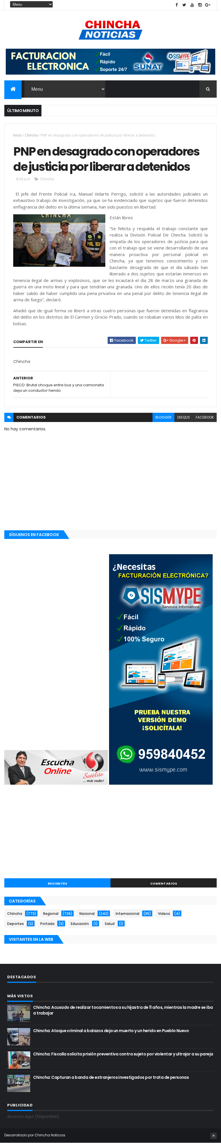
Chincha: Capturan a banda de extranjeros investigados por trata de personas (111, 1077)
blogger (163, 417)
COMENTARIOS (163, 883)
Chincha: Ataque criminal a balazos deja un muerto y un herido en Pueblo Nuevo (111, 1031)
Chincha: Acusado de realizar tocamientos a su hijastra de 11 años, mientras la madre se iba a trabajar (123, 1010)
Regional (50, 913)
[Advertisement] (110, 832)
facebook (205, 417)
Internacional (127, 913)
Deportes (15, 923)
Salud (110, 923)
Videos (164, 913)
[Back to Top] (213, 1136)
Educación (80, 923)
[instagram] (200, 5)
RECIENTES (57, 883)
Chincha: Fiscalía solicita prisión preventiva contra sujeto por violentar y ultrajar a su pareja (123, 1054)
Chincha (31, 135)
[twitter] (184, 5)
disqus (183, 417)
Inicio (17, 135)
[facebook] (177, 5)
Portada (47, 923)
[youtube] (192, 5)
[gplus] (208, 5)
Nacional (87, 913)
